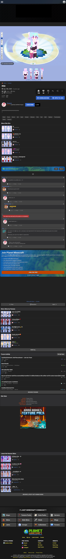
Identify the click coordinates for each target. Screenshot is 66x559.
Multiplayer (17, 365)
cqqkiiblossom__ (17, 489)
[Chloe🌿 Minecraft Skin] (6, 344)
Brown (13, 117)
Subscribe (30, 105)
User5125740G (62, 359)
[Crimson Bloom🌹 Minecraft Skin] (6, 322)
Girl (18, 117)
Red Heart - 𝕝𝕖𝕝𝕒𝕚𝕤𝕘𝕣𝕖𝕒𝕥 (19, 156)
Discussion (7, 377)
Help (2, 359)
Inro (3, 228)
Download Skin (44, 98)
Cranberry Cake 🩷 (16, 464)
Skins (5, 83)
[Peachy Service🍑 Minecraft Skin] (6, 337)
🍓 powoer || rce (17, 134)
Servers (6, 359)
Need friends (5, 363)
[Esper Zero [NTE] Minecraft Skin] (6, 314)
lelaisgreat (16, 160)
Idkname (32, 117)
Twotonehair (57, 117)
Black (4, 117)
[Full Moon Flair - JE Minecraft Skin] (6, 459)
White (4, 119)
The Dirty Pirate (5, 186)
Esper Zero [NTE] (16, 311)
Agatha (15, 459)
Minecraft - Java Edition (6, 383)
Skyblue (50, 117)
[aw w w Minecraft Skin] (7, 144)
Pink (37, 117)
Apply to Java (59, 98)
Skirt (45, 117)
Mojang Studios (27, 557)
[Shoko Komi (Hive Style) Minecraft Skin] (6, 481)
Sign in (61, 169)
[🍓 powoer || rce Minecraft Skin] (7, 136)
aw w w (14, 141)
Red (41, 117)
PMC (2, 377)
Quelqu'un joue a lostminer (10, 381)
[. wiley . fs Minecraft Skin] (6, 489)
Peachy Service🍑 (16, 334)
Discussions (4, 371)
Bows (8, 117)
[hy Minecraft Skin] (7, 129)
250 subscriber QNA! (7, 369)
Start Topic (61, 354)
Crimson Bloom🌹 (16, 319)
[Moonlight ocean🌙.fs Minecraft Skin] (6, 329)
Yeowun (9, 103)
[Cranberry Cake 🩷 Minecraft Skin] (6, 466)
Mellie (3, 177)
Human (9, 83)
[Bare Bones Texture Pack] (33, 428)
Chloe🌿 (14, 342)
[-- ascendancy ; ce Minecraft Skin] (6, 474)
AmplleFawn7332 (61, 383)
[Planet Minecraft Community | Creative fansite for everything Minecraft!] (33, 532)
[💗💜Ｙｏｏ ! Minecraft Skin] (7, 151)
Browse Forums (33, 392)
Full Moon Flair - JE (16, 456)
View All (33, 349)
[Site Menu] (2, 2)
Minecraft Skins (30, 301)
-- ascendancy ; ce (16, 471)
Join (56, 169)
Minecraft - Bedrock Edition (7, 365)
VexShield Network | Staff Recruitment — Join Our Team (16, 357)
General (10, 371)
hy (13, 126)
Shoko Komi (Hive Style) (18, 479)
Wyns (15, 474)
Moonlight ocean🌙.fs (17, 327)
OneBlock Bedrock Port (7, 388)
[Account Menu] (64, 2)
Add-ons (16, 389)
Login (37, 275)
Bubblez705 (16, 482)
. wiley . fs (14, 486)
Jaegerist (16, 467)
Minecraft (15, 557)
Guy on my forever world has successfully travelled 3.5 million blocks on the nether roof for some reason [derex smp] (33, 375)
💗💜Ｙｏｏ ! (16, 149)
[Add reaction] (11, 184)
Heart (22, 117)
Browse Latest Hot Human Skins (33, 494)
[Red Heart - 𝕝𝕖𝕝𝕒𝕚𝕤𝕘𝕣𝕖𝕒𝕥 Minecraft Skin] (7, 159)
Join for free (33, 272)
